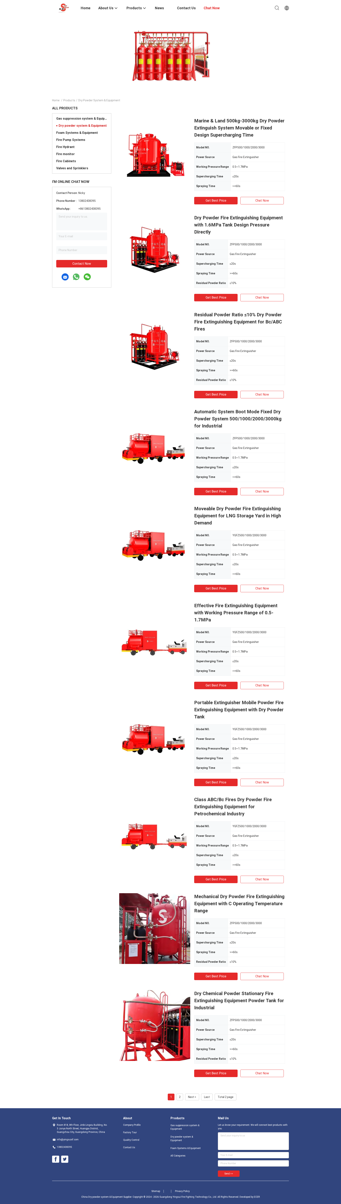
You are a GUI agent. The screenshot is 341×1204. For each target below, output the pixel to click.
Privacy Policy (182, 1191)
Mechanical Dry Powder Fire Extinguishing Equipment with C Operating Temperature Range (239, 903)
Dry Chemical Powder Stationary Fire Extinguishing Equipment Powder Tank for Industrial (239, 1000)
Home (56, 100)
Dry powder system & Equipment (83, 126)
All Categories (177, 1155)
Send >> (228, 1173)
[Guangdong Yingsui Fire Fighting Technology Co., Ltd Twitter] (64, 1159)
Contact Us (129, 1147)
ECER (257, 1197)
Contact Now (81, 263)
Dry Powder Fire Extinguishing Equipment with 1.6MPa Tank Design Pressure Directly (238, 225)
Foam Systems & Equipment (77, 133)
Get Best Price (216, 200)
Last (207, 1097)
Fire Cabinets (66, 161)
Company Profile (132, 1125)
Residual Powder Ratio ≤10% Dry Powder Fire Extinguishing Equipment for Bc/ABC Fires (238, 322)
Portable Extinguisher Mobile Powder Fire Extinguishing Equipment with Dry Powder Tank (239, 710)
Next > (192, 1097)
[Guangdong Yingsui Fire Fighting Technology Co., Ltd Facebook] (55, 1159)
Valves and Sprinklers (72, 168)
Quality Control (131, 1140)
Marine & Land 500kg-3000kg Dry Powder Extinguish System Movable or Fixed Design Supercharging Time (239, 128)
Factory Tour (130, 1132)
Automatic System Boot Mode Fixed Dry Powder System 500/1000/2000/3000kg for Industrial (238, 419)
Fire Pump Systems (70, 140)
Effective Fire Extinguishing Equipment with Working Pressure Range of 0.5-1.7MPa (235, 613)
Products (69, 100)
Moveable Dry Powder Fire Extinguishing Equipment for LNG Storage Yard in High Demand (237, 516)
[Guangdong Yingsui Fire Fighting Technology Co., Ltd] (64, 7)
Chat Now (262, 200)
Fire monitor (65, 154)
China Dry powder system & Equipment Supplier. (107, 1197)
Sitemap (155, 1191)
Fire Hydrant (65, 147)
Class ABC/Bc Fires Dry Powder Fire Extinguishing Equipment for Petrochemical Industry (233, 807)
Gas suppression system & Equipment (81, 118)
